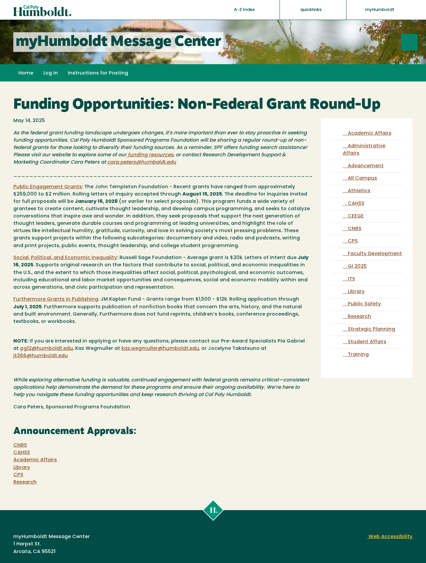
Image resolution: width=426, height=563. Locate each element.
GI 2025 (357, 266)
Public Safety (364, 304)
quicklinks (311, 10)
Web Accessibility (390, 536)
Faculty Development (375, 253)
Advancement (366, 166)
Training (358, 354)
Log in (50, 73)
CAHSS (21, 452)
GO (417, 42)
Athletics (359, 191)
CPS (18, 475)
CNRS (20, 445)
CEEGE (356, 216)
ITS (351, 279)
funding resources (149, 155)
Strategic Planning (371, 329)
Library (21, 467)
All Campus (362, 178)
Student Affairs (367, 342)
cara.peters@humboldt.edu (141, 162)
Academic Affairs (35, 460)
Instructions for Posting (98, 73)
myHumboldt (379, 10)
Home (25, 73)
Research (25, 482)
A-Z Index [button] (245, 10)
